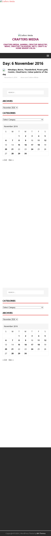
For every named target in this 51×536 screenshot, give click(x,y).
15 (19, 145)
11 (39, 140)
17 (32, 145)
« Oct (5, 160)
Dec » (11, 160)
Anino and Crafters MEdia (29, 77)
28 (12, 153)
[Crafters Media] (7, 1)
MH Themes (41, 533)
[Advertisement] (25, 17)
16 (25, 145)
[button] (47, 55)
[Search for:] (25, 92)
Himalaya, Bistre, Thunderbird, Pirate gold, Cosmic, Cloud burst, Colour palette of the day (25, 72)
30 (25, 153)
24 (32, 149)
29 (19, 153)
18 (39, 145)
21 (12, 149)
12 (45, 140)
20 (6, 149)
